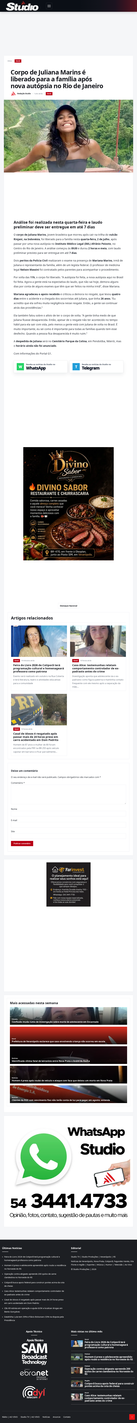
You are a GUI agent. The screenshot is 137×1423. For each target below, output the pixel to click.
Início (10, 61)
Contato (67, 1416)
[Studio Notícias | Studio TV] (22, 6)
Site (13, 831)
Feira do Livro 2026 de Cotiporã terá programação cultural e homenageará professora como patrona (38, 668)
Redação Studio (24, 93)
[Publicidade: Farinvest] (68, 884)
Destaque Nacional (68, 605)
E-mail (14, 820)
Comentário (18, 782)
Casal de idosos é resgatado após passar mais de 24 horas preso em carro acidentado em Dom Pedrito (35, 737)
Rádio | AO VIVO (10, 1416)
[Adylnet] (34, 1392)
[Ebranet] (34, 1374)
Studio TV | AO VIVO (30, 1416)
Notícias (46, 1416)
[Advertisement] (68, 32)
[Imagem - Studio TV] (68, 1170)
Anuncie (56, 1416)
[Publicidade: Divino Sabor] (68, 503)
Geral (18, 61)
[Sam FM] (34, 1352)
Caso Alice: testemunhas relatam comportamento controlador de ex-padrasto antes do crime (95, 668)
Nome (14, 809)
